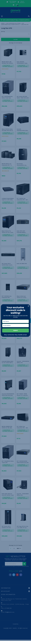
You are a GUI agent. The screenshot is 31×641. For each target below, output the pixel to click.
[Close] (28, 306)
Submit (15, 330)
